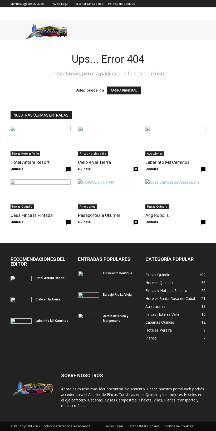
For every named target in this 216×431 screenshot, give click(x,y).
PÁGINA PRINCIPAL (124, 90)
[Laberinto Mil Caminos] (175, 141)
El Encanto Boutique (117, 273)
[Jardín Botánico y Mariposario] (88, 321)
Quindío (17, 169)
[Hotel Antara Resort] (41, 141)
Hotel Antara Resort (30, 162)
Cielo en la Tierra (94, 162)
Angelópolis (157, 215)
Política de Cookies (121, 4)
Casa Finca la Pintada (32, 215)
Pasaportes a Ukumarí (99, 215)
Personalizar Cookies (88, 4)
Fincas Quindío (22, 206)
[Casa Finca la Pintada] (41, 194)
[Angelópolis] (175, 194)
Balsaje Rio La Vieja (117, 294)
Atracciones (155, 153)
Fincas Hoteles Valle (25, 153)
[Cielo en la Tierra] (108, 141)
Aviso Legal (60, 4)
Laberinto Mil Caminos (167, 162)
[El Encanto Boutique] (88, 278)
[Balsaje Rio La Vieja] (88, 299)
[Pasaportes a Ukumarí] (108, 194)
